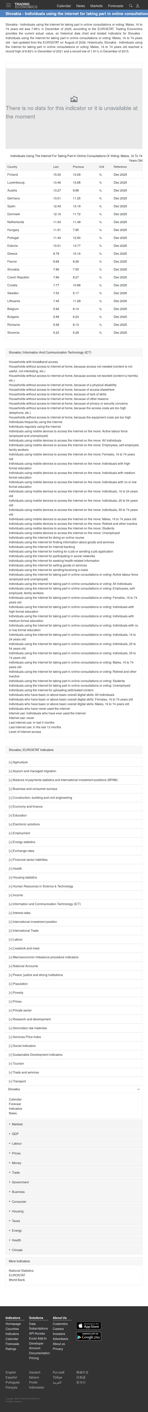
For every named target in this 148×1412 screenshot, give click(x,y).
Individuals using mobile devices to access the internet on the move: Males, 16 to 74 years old (72, 519)
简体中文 (82, 1372)
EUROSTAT (51, 42)
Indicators (15, 1108)
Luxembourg (15, 182)
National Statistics (21, 1270)
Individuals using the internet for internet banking (42, 546)
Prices (15, 1153)
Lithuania (13, 301)
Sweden (13, 293)
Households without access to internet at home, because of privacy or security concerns (68, 403)
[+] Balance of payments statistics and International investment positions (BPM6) (63, 780)
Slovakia (13, 269)
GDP (14, 1133)
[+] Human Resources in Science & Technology (41, 886)
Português (13, 1382)
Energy (16, 1230)
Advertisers (60, 1338)
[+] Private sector (20, 1010)
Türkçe (57, 1377)
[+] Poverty (16, 992)
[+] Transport (17, 1081)
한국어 (81, 1382)
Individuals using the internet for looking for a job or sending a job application (61, 551)
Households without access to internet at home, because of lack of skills (57, 394)
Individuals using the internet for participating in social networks (52, 556)
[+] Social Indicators (22, 1045)
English (11, 1372)
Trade (15, 1172)
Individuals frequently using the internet (35, 422)
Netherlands (15, 222)
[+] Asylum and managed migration (32, 771)
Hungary (13, 230)
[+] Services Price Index (25, 1037)
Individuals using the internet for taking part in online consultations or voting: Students (67, 681)
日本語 (81, 1377)
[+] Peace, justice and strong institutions (36, 975)
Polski (33, 1382)
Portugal (13, 237)
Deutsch (34, 1372)
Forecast (15, 1104)
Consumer (18, 1201)
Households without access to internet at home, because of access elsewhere (61, 389)
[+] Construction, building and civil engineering (40, 797)
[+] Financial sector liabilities (28, 859)
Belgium (13, 309)
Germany (13, 198)
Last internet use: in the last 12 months (35, 727)
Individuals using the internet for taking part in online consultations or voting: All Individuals (70, 583)
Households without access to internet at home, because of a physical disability (63, 385)
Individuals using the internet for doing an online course (46, 537)
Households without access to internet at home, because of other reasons (58, 398)
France (12, 261)
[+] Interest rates (19, 913)
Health (15, 1240)
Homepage (13, 1323)
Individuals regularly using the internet (35, 426)
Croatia (12, 285)
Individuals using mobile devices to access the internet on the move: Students (61, 528)
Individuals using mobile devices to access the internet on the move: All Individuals (65, 440)
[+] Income (16, 895)
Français (11, 1387)
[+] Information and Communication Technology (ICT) (45, 904)
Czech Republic (18, 277)
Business (17, 1191)
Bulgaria (13, 316)
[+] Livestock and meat (24, 948)
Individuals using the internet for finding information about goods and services (61, 542)
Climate (16, 1250)
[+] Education (18, 815)
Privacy (58, 1348)
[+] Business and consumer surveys (33, 788)
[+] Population (18, 983)
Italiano (34, 1377)
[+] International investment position (33, 921)
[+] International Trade (24, 930)
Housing (17, 1211)
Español (11, 1377)
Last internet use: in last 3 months (31, 722)
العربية (57, 1382)
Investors (59, 1333)
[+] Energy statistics (22, 842)
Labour (16, 1143)
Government (19, 1182)
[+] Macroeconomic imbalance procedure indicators (43, 957)
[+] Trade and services (24, 1072)
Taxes (15, 1221)
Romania (13, 324)
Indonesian (36, 1387)
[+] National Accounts (23, 966)
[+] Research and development (30, 1019)
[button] (137, 6)
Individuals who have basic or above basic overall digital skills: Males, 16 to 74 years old (69, 704)
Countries (12, 1328)
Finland (12, 174)
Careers (58, 1328)
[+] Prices (15, 1001)
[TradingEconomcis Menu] (10, 5)
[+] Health (15, 868)
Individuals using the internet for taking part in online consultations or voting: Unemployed (69, 685)
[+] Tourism (16, 1063)
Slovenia (13, 332)
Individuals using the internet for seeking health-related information (54, 560)
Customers (60, 1323)
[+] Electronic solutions (24, 824)
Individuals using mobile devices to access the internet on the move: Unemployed (64, 533)
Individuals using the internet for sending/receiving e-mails (48, 570)
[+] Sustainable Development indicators (35, 1054)
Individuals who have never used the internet (39, 708)
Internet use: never (21, 718)
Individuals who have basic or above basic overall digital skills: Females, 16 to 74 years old (71, 699)
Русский (58, 1372)
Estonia (12, 245)
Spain (11, 206)
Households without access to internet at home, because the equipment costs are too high (70, 417)
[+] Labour (16, 939)
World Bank (17, 1280)
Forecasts (12, 1343)
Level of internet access (25, 731)
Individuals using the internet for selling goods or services (48, 565)
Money (15, 1163)
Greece (12, 253)
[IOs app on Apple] (88, 1325)
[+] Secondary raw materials (28, 1028)
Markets (16, 1124)
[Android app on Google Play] (88, 1336)
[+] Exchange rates (21, 850)
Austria (12, 190)
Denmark (13, 214)
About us (59, 1343)
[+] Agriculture (18, 762)
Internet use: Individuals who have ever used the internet (47, 713)
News (13, 1113)
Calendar (15, 1099)
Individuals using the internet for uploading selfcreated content (51, 690)
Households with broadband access (33, 362)
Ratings (11, 1348)
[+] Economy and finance (26, 806)
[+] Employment (19, 833)
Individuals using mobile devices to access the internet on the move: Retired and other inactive (73, 523)
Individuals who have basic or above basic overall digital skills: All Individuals (61, 694)
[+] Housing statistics (23, 877)
